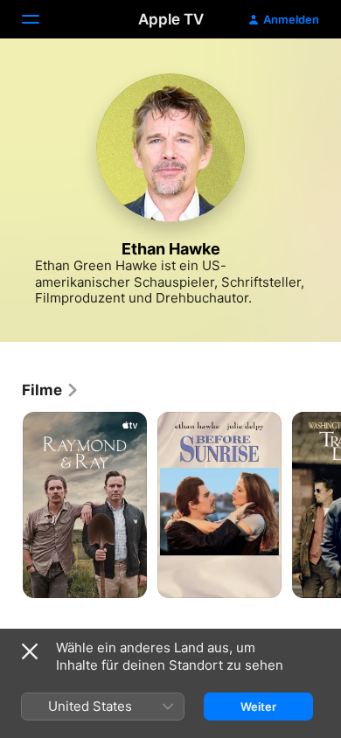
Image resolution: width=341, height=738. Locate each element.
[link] (51, 390)
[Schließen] (30, 651)
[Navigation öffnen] (41, 19)
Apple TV (171, 19)
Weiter (258, 707)
